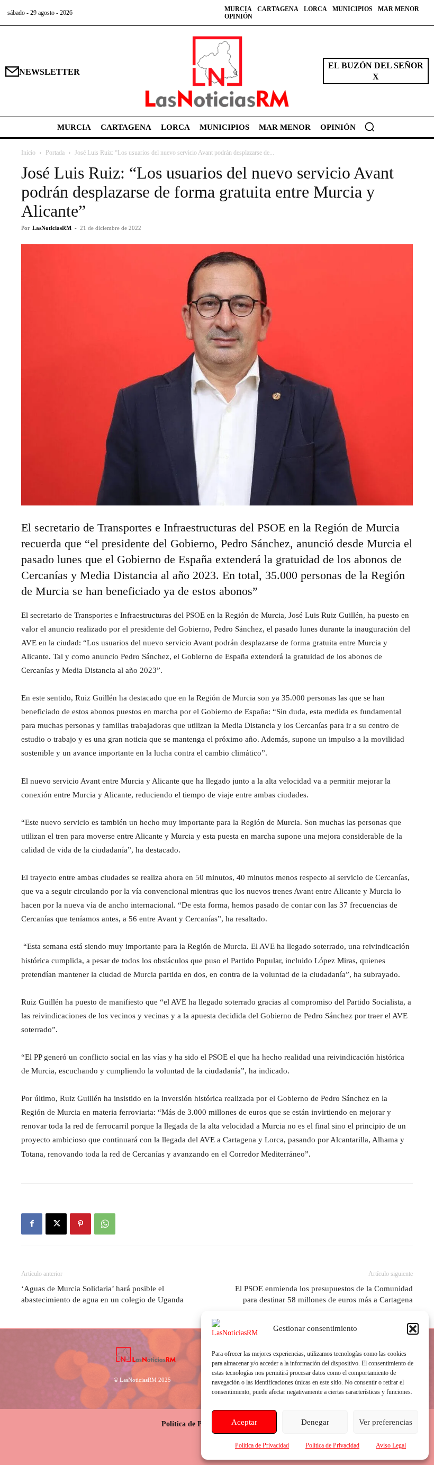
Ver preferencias (385, 1422)
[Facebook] (31, 1224)
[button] (413, 1329)
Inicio (28, 152)
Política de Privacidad (262, 1445)
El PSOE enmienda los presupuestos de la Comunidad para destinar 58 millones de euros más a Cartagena (324, 1294)
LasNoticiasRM (51, 228)
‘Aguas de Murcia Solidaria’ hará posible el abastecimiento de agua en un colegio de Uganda (102, 1294)
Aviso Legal (391, 1445)
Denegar (315, 1422)
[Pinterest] (80, 1224)
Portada (55, 152)
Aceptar (244, 1422)
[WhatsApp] (104, 1224)
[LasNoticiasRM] (217, 71)
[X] (56, 1224)
